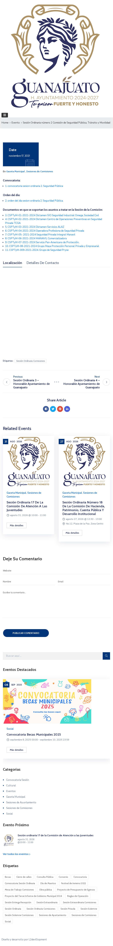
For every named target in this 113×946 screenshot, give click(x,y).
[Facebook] (46, 409)
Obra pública (45, 889)
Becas (8, 877)
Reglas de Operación (77, 896)
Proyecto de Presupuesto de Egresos (76, 889)
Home (4, 122)
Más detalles (16, 525)
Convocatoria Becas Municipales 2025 (34, 734)
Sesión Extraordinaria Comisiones (79, 902)
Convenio (63, 877)
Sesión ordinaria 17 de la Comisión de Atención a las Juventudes (27, 506)
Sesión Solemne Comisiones (19, 915)
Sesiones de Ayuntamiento (21, 802)
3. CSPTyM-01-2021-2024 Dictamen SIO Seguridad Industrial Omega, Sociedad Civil (52, 215)
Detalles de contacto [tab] (42, 263)
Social (10, 729)
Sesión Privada (68, 909)
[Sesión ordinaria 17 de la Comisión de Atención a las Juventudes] (28, 461)
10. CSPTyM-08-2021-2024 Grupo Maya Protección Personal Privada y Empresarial (52, 246)
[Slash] (56, 382)
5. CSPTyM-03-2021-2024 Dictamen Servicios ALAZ (34, 227)
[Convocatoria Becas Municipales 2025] (56, 701)
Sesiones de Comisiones (39, 171)
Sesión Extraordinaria (47, 902)
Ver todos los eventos (16, 854)
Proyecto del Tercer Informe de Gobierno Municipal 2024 (33, 896)
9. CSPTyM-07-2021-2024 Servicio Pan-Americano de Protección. (42, 242)
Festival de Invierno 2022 (73, 883)
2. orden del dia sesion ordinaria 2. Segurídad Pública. (34, 200)
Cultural (11, 785)
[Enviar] (106, 656)
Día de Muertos (48, 883)
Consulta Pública (45, 877)
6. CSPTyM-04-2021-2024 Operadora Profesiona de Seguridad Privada (44, 230)
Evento (15, 122)
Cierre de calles (24, 877)
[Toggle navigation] (4, 115)
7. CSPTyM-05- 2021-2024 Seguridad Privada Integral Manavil (40, 234)
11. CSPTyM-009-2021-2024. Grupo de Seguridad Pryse (37, 250)
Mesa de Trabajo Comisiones (19, 889)
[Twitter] (53, 409)
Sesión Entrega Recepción (18, 902)
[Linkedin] (67, 409)
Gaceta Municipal (15, 171)
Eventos (11, 791)
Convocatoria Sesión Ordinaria (20, 883)
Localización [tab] (12, 263)
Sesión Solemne (89, 909)
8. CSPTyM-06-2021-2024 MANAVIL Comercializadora (36, 238)
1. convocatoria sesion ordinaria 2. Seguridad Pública (34, 186)
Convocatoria (80, 877)
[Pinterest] (60, 409)
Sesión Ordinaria (13, 909)
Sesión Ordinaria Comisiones (30, 361)
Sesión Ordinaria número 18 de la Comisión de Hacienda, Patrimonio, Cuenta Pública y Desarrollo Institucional (83, 508)
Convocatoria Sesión (17, 780)
